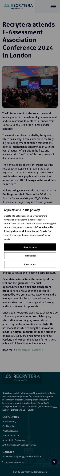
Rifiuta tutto (30, 264)
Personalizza (30, 255)
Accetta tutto (30, 247)
